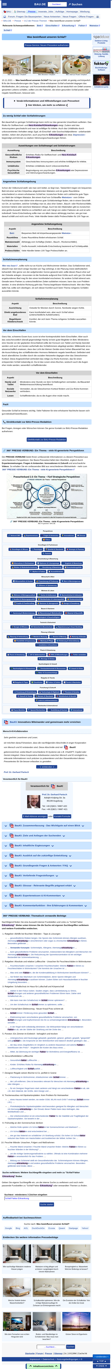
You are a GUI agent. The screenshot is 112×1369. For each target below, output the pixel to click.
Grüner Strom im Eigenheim (76, 1334)
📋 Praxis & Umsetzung (16, 654)
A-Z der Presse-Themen (35, 21)
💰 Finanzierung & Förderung (47, 581)
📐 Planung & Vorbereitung (18, 636)
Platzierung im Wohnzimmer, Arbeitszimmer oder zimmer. (38, 1077)
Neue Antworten (52, 16)
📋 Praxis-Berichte (18, 710)
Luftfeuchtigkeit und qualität (25, 1069)
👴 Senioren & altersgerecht (48, 603)
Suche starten (46, 1204)
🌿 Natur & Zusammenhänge (46, 672)
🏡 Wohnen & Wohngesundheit (23, 595)
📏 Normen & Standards (44, 696)
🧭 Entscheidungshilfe (73, 567)
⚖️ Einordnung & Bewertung (50, 567)
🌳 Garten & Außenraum (47, 595)
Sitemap (58, 1353)
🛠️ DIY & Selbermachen (36, 654)
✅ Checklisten (37, 682)
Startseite (30, 1353)
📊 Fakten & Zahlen (53, 682)
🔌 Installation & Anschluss (46, 645)
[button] (46, 766)
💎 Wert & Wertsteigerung (71, 581)
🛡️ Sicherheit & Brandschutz (41, 627)
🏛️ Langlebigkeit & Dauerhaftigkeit (47, 617)
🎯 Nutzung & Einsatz (78, 636)
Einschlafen (52, 25)
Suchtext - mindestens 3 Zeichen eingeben (25, 1194)
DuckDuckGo (38, 1228)
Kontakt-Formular (62, 816)
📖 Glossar (81, 535)
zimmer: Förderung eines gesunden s (32, 1013)
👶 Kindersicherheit (74, 599)
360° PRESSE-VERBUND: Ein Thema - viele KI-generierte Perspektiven (37, 469)
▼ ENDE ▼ (101, 1366)
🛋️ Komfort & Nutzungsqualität (23, 599)
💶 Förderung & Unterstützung (68, 641)
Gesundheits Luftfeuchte (23, 1060)
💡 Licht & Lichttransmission (47, 700)
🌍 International (76, 710)
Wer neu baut (9, 265)
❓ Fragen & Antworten (49, 535)
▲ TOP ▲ (101, 1361)
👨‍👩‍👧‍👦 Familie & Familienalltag (24, 603)
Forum (25, 16)
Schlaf (7, 30)
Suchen (70, 1346)
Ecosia (51, 1228)
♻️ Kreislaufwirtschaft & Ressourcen (52, 668)
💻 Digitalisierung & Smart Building (69, 627)
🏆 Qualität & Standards (54, 549)
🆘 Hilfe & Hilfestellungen (58, 654)
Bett (39, 25)
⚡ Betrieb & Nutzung (39, 636)
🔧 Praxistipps (37, 549)
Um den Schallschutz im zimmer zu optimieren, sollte (36, 1004)
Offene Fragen (86, 16)
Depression (79, 135)
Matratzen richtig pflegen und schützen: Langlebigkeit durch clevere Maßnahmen (46, 1269)
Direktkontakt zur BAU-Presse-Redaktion (47, 439)
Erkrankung (68, 25)
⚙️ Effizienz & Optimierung (47, 585)
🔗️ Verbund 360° (14, 535)
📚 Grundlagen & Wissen (19, 549)
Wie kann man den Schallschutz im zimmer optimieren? (37, 1000)
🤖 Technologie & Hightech (49, 692)
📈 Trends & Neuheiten (72, 682)
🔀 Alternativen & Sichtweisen (23, 563)
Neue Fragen (69, 16)
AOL (26, 1228)
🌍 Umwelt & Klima (76, 668)
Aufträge (59, 11)
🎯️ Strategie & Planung (75, 549)
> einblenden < (101, 1356)
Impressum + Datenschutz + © (56, 1359)
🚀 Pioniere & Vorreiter (71, 692)
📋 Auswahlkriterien (55, 571)
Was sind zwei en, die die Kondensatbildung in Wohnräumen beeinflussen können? (49, 973)
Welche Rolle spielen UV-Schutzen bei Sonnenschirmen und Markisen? (44, 1127)
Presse (31, 11)
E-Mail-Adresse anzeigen (35, 816)
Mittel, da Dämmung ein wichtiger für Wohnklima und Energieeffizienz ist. (45, 1052)
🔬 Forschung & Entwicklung (25, 692)
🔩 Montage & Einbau (47, 659)
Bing (18, 1228)
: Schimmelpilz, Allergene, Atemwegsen (42, 948)
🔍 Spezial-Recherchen (36, 710)
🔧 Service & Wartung (58, 636)
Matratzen (67, 197)
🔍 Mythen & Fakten (37, 571)
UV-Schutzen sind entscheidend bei (28, 1131)
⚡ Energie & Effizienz (19, 627)
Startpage (73, 1228)
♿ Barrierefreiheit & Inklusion (71, 595)
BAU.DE (40, 4)
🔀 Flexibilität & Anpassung (24, 641)
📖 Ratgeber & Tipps (20, 682)
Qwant (62, 1228)
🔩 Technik (47, 553)
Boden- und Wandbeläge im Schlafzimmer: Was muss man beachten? (46, 1336)
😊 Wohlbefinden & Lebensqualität (51, 599)
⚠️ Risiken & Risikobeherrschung (24, 567)
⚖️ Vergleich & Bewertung (72, 563)
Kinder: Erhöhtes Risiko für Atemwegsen (33, 1064)
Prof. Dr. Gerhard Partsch (16, 772)
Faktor (82, 25)
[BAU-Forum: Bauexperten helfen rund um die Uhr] (4, 16)
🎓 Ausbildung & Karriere (58, 710)
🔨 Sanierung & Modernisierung (23, 613)
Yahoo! (85, 1228)
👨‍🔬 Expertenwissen (31, 535)
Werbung (85, 11)
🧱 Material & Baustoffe (74, 613)
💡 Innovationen (68, 535)
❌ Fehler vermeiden (78, 654)
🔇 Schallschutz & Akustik (66, 696)
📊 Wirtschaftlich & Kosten (23, 581)
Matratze (94, 25)
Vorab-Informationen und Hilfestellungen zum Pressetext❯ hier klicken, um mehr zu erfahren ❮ (48, 103)
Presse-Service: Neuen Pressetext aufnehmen (47, 45)
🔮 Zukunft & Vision (24, 696)
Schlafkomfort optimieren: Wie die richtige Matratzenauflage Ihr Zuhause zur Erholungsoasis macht (46, 1303)
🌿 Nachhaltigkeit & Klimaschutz (23, 668)
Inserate (45, 11)
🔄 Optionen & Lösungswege (48, 563)
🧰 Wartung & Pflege (45, 641)
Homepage (72, 11)
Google (8, 1228)
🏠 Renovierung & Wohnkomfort (50, 613)
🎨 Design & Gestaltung (70, 603)
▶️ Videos (46, 540)
